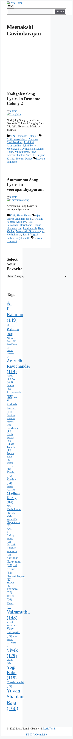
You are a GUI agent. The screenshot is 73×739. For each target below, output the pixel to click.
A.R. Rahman (13, 329)
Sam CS (30, 155)
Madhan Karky (13, 497)
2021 (12, 215)
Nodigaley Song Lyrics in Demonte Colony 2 (23, 99)
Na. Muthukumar (14, 509)
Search (60, 11)
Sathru (10, 238)
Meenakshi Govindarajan (21, 148)
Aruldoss (21, 221)
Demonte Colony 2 (27, 135)
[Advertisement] (26, 70)
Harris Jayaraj (10, 437)
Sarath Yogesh (30, 234)
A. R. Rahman (15, 311)
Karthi (11, 474)
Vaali (10, 605)
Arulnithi (29, 142)
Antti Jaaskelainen (17, 139)
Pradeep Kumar (10, 538)
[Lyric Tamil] (15, 2)
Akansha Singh (23, 218)
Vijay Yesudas (12, 639)
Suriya (10, 584)
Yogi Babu (12, 672)
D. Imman (10, 385)
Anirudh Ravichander (18, 366)
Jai (19, 228)
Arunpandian (14, 145)
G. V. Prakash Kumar (12, 404)
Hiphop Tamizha (11, 447)
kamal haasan (10, 466)
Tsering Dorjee (24, 158)
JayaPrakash (30, 228)
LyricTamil (49, 728)
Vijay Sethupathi (13, 632)
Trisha (11, 597)
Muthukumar (22, 151)
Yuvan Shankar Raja (15, 699)
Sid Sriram (12, 568)
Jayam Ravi (10, 456)
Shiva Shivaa (24, 215)
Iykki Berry (29, 145)
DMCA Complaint (36, 734)
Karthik (11, 481)
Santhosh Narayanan (14, 561)
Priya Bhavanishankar (21, 153)
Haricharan (26, 224)
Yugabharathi (22, 238)
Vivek (12, 652)
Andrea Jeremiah (10, 353)
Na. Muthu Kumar (12, 516)
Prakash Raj (11, 546)
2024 (12, 135)
